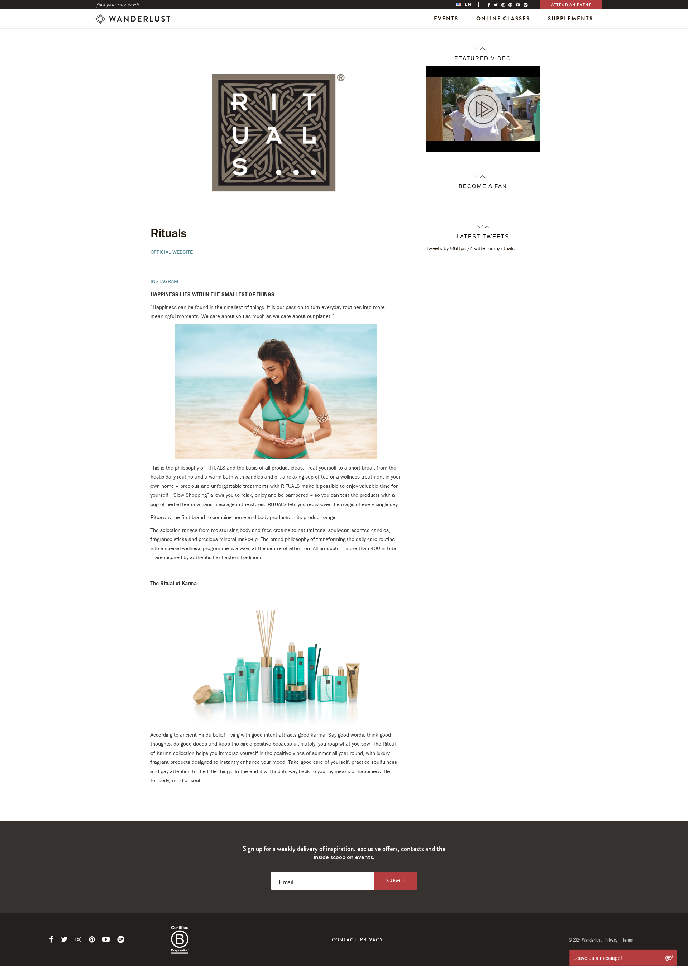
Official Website (171, 251)
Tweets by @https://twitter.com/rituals (470, 248)
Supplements (570, 19)
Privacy (371, 939)
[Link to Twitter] (64, 939)
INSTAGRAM (164, 281)
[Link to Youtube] (106, 939)
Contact (344, 939)
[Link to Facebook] (51, 939)
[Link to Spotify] (120, 939)
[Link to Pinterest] (92, 939)
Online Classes (503, 19)
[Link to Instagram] (78, 939)
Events (446, 19)
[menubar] (471, 4)
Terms (628, 939)
